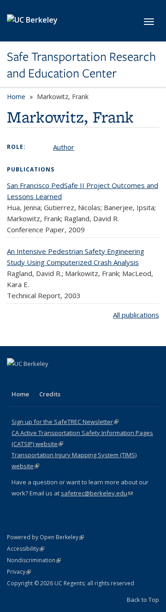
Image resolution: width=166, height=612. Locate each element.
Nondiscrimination (34, 560)
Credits (49, 394)
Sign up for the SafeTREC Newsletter (65, 422)
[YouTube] (51, 379)
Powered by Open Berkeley (45, 537)
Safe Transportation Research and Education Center (81, 65)
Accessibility (25, 549)
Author (63, 147)
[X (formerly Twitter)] (15, 379)
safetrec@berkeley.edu (97, 493)
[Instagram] (69, 379)
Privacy (19, 572)
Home (16, 96)
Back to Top (143, 599)
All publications (136, 314)
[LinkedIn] (33, 379)
